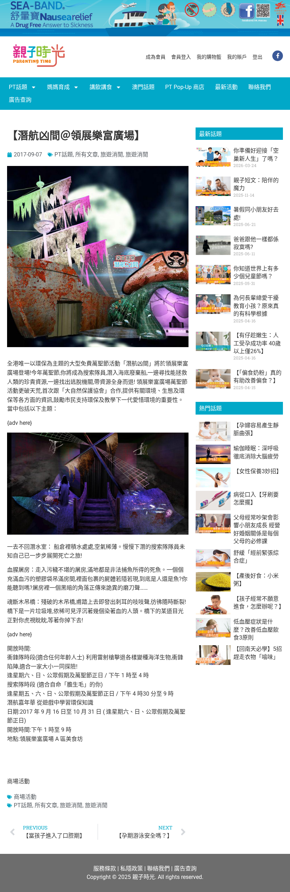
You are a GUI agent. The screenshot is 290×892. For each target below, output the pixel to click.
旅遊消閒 (111, 154)
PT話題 (18, 87)
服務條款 (104, 868)
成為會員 (156, 57)
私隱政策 (131, 868)
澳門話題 (143, 87)
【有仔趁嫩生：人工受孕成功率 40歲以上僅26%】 (257, 343)
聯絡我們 (259, 87)
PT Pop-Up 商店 (184, 87)
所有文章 (86, 154)
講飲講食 (100, 87)
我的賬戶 (237, 57)
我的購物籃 (209, 57)
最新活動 (226, 87)
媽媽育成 (58, 87)
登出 (257, 57)
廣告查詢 (20, 99)
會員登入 (181, 57)
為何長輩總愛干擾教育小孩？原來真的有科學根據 (256, 306)
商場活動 (25, 796)
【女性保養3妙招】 (257, 471)
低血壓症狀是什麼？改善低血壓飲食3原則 (256, 629)
